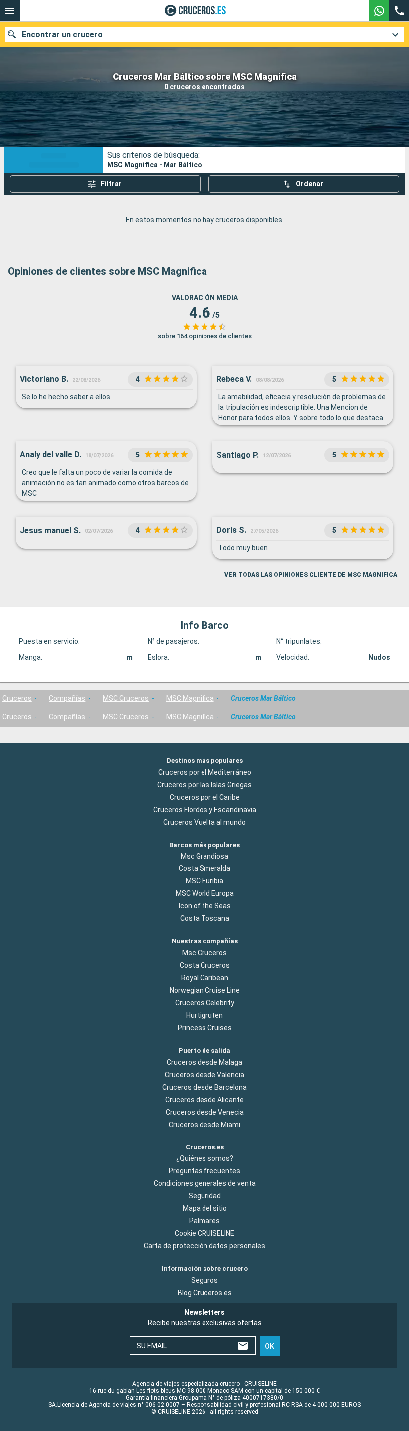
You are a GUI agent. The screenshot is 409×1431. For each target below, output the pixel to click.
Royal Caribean (204, 978)
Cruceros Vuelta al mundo (204, 822)
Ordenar (309, 184)
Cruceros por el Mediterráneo (204, 772)
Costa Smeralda (204, 868)
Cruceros (17, 698)
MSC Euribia (204, 881)
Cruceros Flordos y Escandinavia (204, 809)
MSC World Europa (205, 893)
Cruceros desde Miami (204, 1124)
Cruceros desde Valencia (204, 1074)
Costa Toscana (204, 918)
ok (269, 1346)
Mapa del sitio (205, 1208)
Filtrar (111, 184)
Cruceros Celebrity (204, 1003)
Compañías (67, 698)
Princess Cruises (205, 1028)
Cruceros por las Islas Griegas (204, 784)
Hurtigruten (204, 1015)
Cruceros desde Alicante (204, 1099)
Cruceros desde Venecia (205, 1112)
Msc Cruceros (204, 953)
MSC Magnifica (190, 698)
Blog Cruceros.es (205, 1293)
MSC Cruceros (126, 698)
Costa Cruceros (205, 965)
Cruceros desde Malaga (204, 1062)
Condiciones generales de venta (205, 1183)
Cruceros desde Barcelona (204, 1087)
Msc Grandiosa (204, 856)
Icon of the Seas (205, 906)
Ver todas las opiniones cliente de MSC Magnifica (310, 575)
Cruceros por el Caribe (205, 797)
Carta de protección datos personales (204, 1246)
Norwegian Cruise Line (205, 990)
